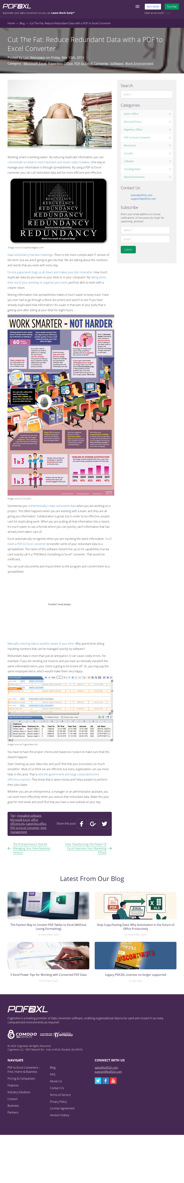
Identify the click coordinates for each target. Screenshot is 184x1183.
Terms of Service (60, 1095)
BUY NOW (153, 6)
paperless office (36, 824)
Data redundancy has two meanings (30, 255)
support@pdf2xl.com (143, 198)
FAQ (52, 1074)
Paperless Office (60, 63)
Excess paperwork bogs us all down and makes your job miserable (50, 272)
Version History (59, 1115)
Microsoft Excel (35, 63)
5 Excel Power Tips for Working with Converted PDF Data (48, 975)
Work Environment (139, 63)
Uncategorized (132, 169)
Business (13, 1106)
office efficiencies (24, 822)
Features (13, 1085)
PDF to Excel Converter (91, 63)
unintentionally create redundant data (52, 506)
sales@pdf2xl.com (141, 195)
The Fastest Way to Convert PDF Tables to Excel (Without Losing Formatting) (48, 927)
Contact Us (57, 1088)
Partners (13, 1112)
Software (116, 63)
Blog (53, 1068)
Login (168, 13)
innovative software (29, 816)
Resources (130, 145)
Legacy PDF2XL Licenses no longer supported (135, 975)
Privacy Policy (58, 1102)
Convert (12, 1099)
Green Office (131, 113)
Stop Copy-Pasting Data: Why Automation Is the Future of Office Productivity (135, 927)
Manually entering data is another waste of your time (41, 644)
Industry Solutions (19, 1092)
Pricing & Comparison (21, 1078)
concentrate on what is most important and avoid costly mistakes (48, 162)
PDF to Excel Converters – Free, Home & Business (24, 1070)
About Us (56, 1081)
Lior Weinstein (34, 57)
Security (128, 153)
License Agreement (62, 1108)
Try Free (172, 6)
